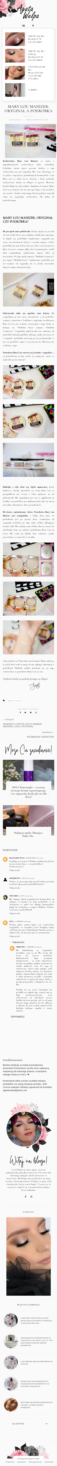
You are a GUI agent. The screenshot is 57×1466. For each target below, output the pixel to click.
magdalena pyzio (17, 858)
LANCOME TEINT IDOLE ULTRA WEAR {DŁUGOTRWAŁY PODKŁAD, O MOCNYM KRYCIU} (37, 1320)
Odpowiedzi (18, 942)
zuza (11, 921)
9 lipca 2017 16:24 (27, 878)
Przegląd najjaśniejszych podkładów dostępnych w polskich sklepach (35, 1383)
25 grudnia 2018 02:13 (33, 947)
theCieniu (13, 896)
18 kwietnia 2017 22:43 (34, 858)
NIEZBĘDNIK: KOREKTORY (40, 737)
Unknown (20, 947)
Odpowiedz (14, 870)
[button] (14, 24)
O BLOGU (9, 1462)
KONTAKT (49, 1462)
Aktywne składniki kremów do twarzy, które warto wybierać (37, 1404)
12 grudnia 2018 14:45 (22, 921)
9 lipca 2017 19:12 (26, 896)
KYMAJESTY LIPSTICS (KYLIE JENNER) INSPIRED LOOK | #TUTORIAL (22, 725)
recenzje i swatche (15, 700)
